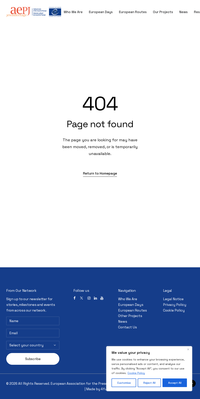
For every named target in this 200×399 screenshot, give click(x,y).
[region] (149, 368)
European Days (101, 12)
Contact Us (127, 327)
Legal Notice (173, 299)
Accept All (174, 383)
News (183, 12)
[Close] (188, 349)
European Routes (133, 12)
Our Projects (163, 12)
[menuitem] (74, 12)
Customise (124, 383)
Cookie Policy (136, 373)
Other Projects (130, 316)
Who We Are (73, 12)
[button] (100, 173)
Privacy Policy (174, 305)
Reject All (149, 383)
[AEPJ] (33, 12)
